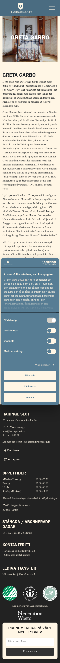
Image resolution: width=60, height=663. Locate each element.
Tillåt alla (30, 375)
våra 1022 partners (23, 279)
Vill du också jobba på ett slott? (18, 574)
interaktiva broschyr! (39, 442)
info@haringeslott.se (13, 431)
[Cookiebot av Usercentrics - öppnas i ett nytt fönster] (42, 263)
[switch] (51, 330)
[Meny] (52, 8)
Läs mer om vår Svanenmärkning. (30, 606)
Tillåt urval (30, 386)
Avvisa (30, 397)
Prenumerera (30, 651)
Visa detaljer (42, 365)
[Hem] (20, 8)
